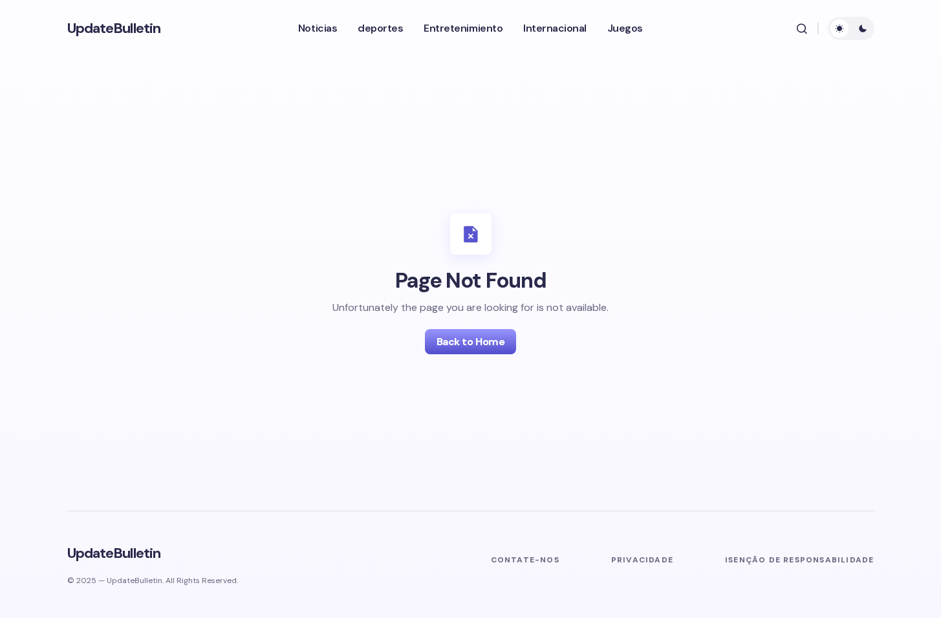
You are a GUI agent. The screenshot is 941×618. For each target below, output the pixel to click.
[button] (802, 28)
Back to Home (470, 341)
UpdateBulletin (114, 28)
